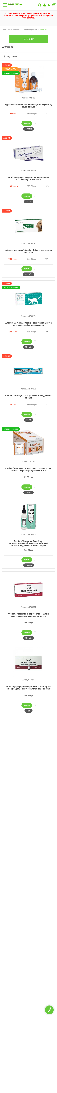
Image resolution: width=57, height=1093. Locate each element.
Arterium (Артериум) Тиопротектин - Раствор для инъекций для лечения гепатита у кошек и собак (28, 687)
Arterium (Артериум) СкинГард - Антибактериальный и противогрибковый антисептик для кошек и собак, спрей (28, 543)
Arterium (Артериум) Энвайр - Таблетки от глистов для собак (28, 251)
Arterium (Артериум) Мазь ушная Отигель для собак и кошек (29, 396)
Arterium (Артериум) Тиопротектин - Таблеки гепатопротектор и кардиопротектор (28, 615)
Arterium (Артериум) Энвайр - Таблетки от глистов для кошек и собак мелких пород (28, 324)
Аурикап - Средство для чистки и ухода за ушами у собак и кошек (28, 105)
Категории (28, 39)
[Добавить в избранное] (34, 123)
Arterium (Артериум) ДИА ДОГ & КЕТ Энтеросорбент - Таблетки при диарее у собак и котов (28, 469)
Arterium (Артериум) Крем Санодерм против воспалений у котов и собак (28, 178)
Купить (27, 123)
